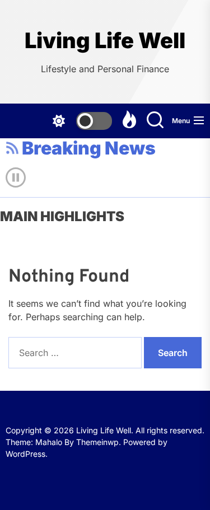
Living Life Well (105, 40)
